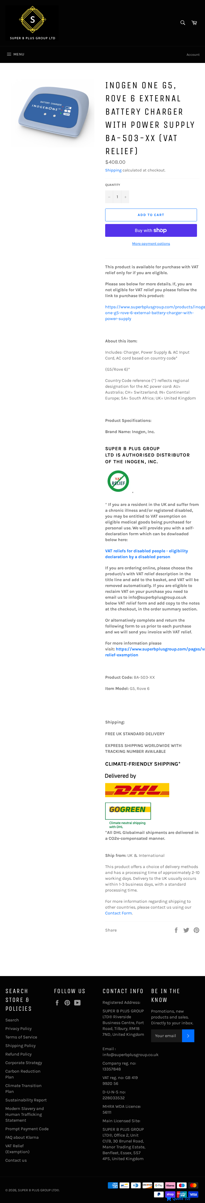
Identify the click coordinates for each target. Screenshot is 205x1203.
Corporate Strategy (23, 1062)
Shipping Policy (20, 1045)
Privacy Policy (18, 1028)
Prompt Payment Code (27, 1128)
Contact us (16, 1160)
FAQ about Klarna (22, 1137)
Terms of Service (21, 1037)
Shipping (113, 170)
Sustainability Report (26, 1099)
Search (12, 1019)
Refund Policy (18, 1054)
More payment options (151, 243)
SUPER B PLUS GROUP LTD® (38, 1190)
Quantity (112, 185)
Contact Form (118, 913)
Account (193, 55)
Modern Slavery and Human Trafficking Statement (24, 1114)
